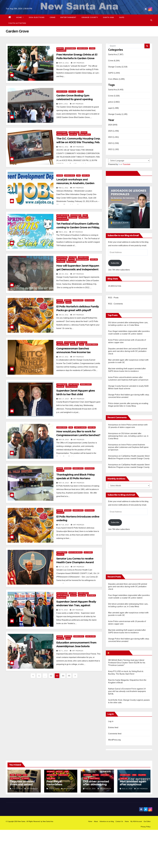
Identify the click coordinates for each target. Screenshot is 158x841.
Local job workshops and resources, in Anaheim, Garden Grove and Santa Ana (75, 183)
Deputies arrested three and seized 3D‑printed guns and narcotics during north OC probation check (127, 351)
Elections (72, 257)
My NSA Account (136, 821)
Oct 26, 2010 (64, 525)
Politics (71, 259)
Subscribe (115, 263)
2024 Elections (37, 17)
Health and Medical (75, 552)
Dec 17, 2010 (64, 399)
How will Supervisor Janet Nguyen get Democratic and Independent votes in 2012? (77, 269)
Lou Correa (88, 552)
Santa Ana (108, 17)
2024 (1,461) (113, 137)
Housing (84, 132)
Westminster (83, 217)
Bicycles (59, 771)
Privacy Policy (145, 827)
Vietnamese (73, 217)
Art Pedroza (78, 63)
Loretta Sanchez (62, 344)
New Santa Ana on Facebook (122, 173)
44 (63, 676)
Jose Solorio (90, 636)
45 (69, 676)
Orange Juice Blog (119, 653)
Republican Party (82, 259)
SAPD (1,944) (114, 73)
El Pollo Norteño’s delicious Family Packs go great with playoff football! (77, 310)
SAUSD (68, 638)
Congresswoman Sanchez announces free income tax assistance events (73, 352)
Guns (25, 775)
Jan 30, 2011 (63, 274)
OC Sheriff (25, 778)
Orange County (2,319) (117, 67)
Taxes (82, 344)
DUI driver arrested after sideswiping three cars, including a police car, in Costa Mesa (128, 436)
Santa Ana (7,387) (115, 54)
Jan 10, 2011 (63, 357)
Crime (52, 17)
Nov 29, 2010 (64, 439)
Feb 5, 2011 (63, 232)
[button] (151, 20)
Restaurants (61, 50)
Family (85, 215)
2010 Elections (62, 593)
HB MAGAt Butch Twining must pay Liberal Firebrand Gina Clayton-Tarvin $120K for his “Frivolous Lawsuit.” (126, 662)
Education (68, 636)
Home (19, 17)
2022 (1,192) (113, 149)
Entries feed (113, 727)
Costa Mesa (105, 775)
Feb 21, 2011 (63, 147)
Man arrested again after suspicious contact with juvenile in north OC (134, 786)
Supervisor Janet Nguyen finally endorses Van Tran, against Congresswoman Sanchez (76, 605)
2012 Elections (62, 257)
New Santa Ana (48, 821)
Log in (110, 721)
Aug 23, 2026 (17, 788)
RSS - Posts (113, 298)
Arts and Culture (63, 215)
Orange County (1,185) (117, 114)
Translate (126, 164)
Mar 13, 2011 (64, 63)
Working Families (84, 134)
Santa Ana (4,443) (115, 90)
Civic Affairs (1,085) (116, 79)
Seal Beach (51, 778)
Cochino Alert (125, 775)
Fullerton (142, 775)
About (96, 821)
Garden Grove (82, 48)
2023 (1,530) (113, 143)
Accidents (50, 771)
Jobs (78, 175)
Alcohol (96, 775)
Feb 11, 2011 (63, 188)
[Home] (10, 17)
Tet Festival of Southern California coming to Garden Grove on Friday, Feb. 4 (78, 227)
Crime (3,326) (114, 96)
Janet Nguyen (61, 259)
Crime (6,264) (114, 61)
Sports (80, 91)
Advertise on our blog (107, 821)
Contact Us (119, 821)
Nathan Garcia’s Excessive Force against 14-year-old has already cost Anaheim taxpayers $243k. (127, 691)
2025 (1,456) (113, 131)
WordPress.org (114, 740)
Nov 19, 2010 (64, 483)
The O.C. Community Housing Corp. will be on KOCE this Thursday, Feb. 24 (78, 142)
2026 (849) (112, 125)
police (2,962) (114, 102)
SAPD (121, 17)
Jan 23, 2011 (63, 315)
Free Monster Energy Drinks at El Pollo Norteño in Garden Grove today (76, 58)
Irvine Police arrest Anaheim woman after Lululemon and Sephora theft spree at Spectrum (128, 447)
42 (51, 676)
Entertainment (68, 17)
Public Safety (63, 775)
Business (60, 48)
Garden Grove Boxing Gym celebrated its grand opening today (74, 99)
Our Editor (147, 821)
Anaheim (59, 175)
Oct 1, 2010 (63, 651)
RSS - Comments (115, 304)
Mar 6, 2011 (63, 104)
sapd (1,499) (113, 108)
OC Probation (15, 778)
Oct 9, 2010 (63, 610)
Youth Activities (17, 23)
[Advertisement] (127, 552)
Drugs (19, 775)
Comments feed (114, 734)
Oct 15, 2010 (64, 567)
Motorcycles (51, 775)
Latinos (92, 48)
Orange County (89, 17)
